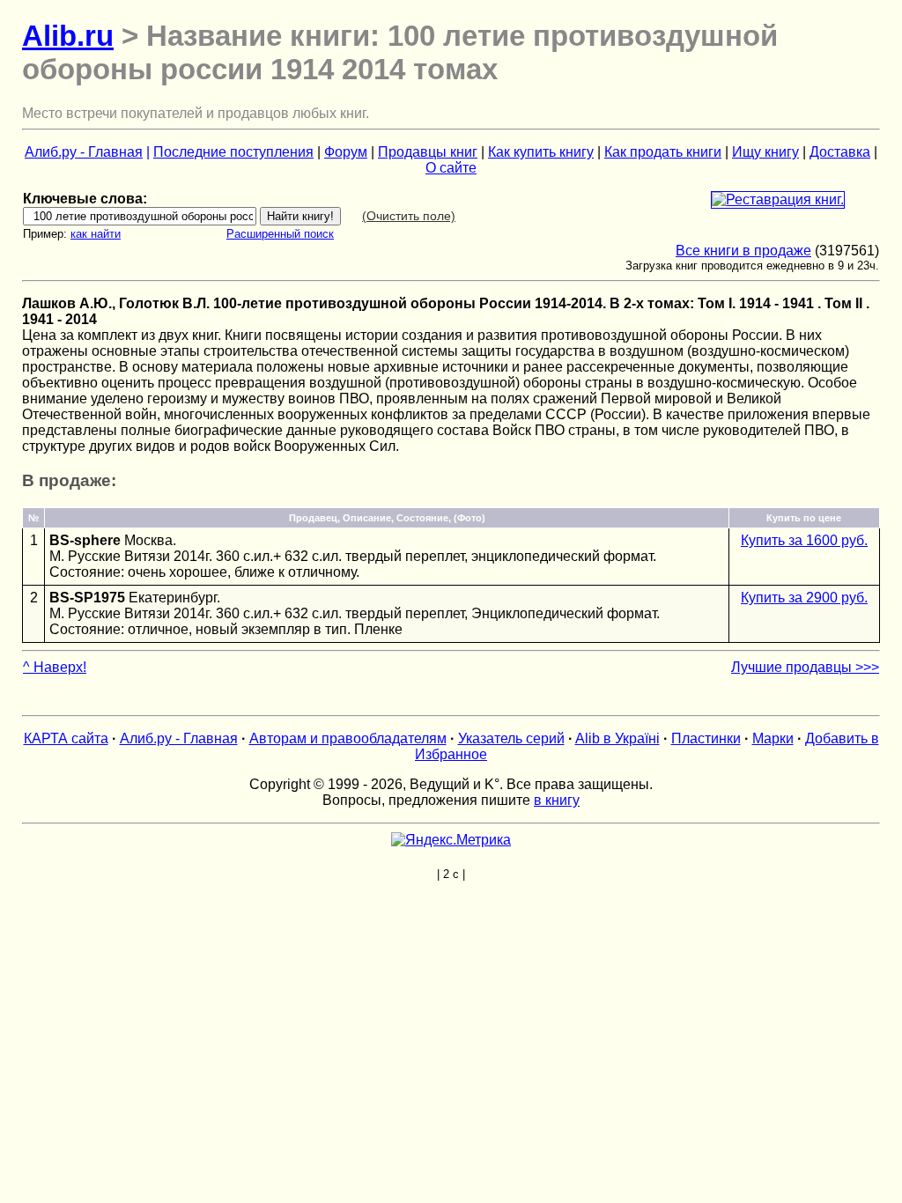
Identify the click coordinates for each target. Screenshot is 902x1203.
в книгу (557, 800)
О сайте (451, 167)
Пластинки (706, 738)
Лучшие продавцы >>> (805, 667)
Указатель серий (511, 738)
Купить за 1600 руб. (804, 540)
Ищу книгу (765, 151)
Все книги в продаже (743, 250)
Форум (345, 151)
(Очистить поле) (408, 216)
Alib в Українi (617, 738)
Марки (773, 738)
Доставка (840, 151)
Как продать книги (662, 151)
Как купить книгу (541, 151)
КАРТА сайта (66, 738)
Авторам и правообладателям (348, 738)
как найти (95, 233)
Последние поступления (233, 151)
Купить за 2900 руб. (804, 597)
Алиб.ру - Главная (84, 151)
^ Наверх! (54, 667)
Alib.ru (68, 35)
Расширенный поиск (280, 233)
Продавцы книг (427, 151)
